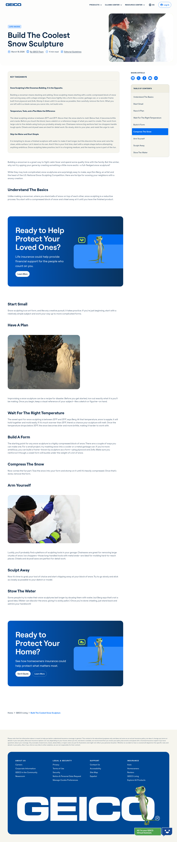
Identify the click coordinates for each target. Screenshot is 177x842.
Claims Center (112, 5)
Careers (18, 764)
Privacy (56, 764)
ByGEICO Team (37, 52)
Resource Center (133, 5)
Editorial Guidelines (72, 52)
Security (56, 772)
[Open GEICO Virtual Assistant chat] (147, 832)
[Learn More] (22, 274)
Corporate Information (25, 768)
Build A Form (139, 124)
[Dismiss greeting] (159, 830)
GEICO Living (22, 713)
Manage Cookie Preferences (65, 780)
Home (10, 713)
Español (93, 776)
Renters (130, 772)
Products (94, 5)
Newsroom (20, 776)
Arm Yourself (139, 138)
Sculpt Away (138, 145)
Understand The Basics (143, 97)
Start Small (138, 104)
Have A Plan (138, 111)
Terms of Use (58, 768)
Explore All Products (136, 780)
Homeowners (133, 768)
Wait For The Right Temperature (147, 118)
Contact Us (95, 764)
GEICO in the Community (26, 772)
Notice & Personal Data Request (67, 776)
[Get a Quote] (23, 674)
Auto (129, 764)
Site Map (94, 772)
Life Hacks (14, 27)
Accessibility (95, 768)
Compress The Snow (142, 131)
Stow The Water (140, 152)
